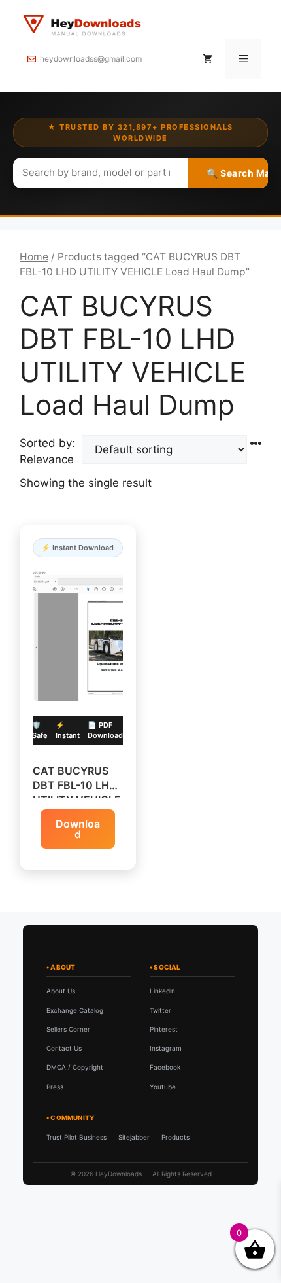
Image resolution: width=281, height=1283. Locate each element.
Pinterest (164, 1029)
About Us (60, 990)
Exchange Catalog (74, 1010)
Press (54, 1087)
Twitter (160, 1010)
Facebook (165, 1067)
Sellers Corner (68, 1029)
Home (34, 257)
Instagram (166, 1048)
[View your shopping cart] (207, 59)
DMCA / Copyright (74, 1067)
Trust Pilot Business (76, 1137)
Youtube (163, 1087)
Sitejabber (134, 1137)
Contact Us (64, 1048)
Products (175, 1137)
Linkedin (162, 990)
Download (78, 829)
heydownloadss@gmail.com (91, 58)
